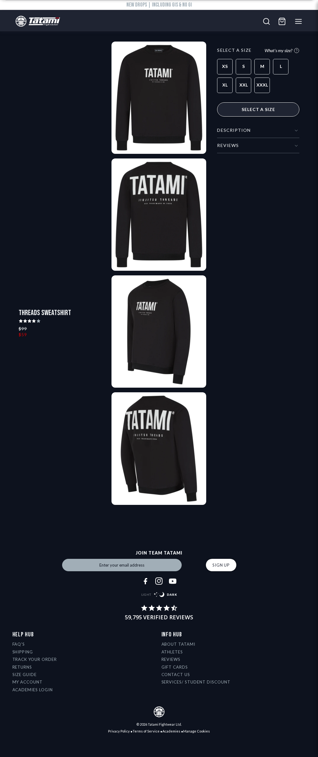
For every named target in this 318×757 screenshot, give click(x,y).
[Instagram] (159, 581)
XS (225, 66)
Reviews (171, 659)
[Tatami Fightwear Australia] (36, 21)
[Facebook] (145, 581)
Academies (171, 731)
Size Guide (24, 674)
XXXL (262, 84)
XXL (243, 84)
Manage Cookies (196, 731)
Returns (22, 667)
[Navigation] (300, 21)
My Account (27, 681)
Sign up (221, 565)
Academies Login (32, 689)
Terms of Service (146, 731)
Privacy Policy (119, 731)
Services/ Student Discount (195, 681)
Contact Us (175, 674)
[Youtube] (172, 581)
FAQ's (18, 644)
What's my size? (278, 50)
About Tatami (178, 644)
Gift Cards (174, 667)
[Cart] (282, 21)
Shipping (22, 651)
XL (225, 84)
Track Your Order (34, 659)
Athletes (172, 651)
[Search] (266, 21)
